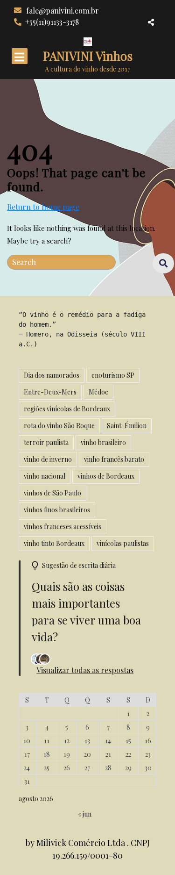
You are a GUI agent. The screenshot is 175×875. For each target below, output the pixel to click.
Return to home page (43, 207)
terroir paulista (46, 442)
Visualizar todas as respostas (84, 670)
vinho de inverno (48, 459)
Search (158, 263)
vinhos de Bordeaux (105, 476)
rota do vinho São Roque (59, 425)
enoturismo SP (112, 375)
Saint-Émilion (127, 425)
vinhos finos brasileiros (57, 509)
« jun (84, 814)
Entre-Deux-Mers (50, 391)
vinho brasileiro (103, 442)
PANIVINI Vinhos (88, 56)
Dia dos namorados (51, 375)
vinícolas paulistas (123, 543)
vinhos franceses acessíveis (62, 526)
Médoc (98, 391)
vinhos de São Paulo (52, 492)
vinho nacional (44, 476)
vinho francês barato (114, 459)
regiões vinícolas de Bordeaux (67, 408)
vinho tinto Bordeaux (54, 543)
